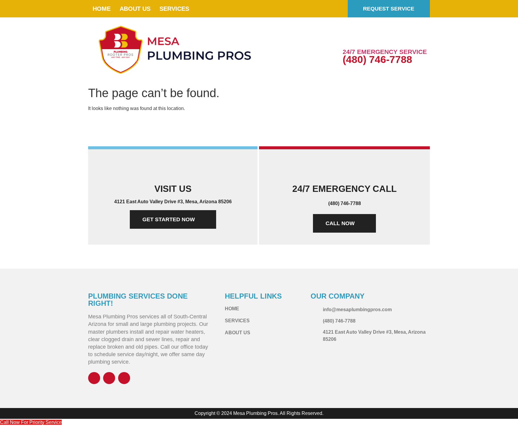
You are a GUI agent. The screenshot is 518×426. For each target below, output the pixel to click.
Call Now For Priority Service (31, 422)
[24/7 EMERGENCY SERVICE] (350, 38)
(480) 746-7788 (377, 59)
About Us (135, 8)
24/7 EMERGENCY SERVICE (385, 51)
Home (102, 8)
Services (174, 8)
